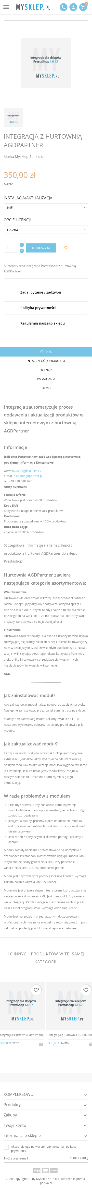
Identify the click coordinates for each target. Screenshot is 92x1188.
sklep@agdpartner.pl (28, 476)
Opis (48, 352)
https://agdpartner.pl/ (26, 471)
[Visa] (36, 1170)
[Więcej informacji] (25, 1046)
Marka (9, 156)
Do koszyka (41, 248)
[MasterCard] (45, 1170)
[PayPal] (54, 1170)
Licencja (46, 370)
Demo (46, 388)
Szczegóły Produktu (48, 361)
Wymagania (46, 379)
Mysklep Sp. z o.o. (29, 156)
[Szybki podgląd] (17, 1046)
